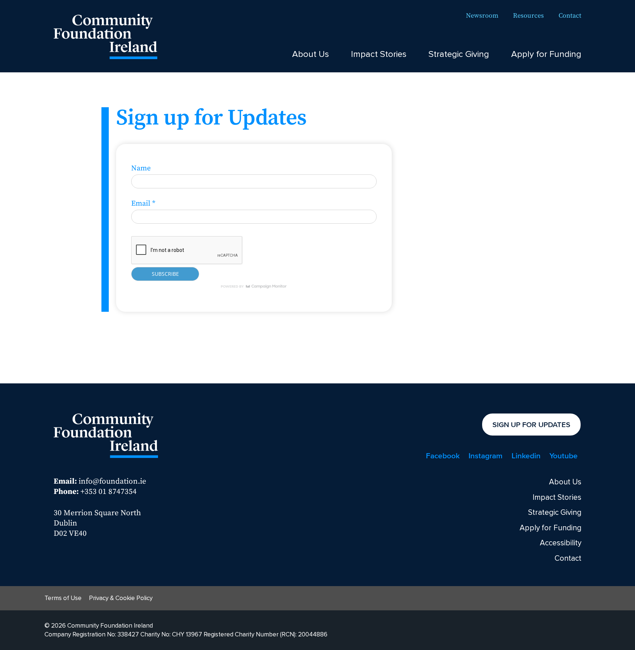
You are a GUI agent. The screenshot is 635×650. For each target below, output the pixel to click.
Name (141, 168)
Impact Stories (378, 54)
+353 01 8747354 (108, 491)
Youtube (563, 455)
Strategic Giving (458, 54)
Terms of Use (63, 598)
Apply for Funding (546, 54)
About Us (310, 54)
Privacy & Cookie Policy (121, 598)
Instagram (486, 455)
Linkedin (526, 455)
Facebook (443, 455)
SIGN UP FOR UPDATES (531, 424)
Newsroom (482, 15)
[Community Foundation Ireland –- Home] (105, 35)
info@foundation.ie (112, 481)
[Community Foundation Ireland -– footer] (106, 434)
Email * (143, 203)
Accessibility (560, 543)
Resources (528, 15)
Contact (570, 15)
